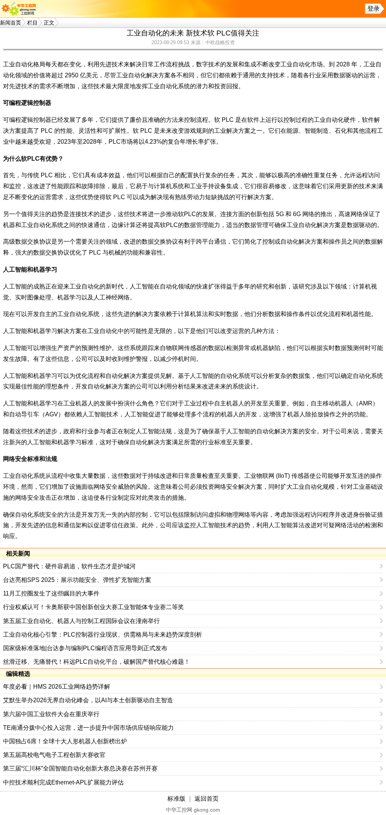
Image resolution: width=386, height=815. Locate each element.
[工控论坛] (20, 9)
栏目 (32, 23)
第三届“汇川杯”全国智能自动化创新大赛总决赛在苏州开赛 (80, 768)
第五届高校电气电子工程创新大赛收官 (54, 755)
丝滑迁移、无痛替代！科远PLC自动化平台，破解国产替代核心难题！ (96, 661)
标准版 (176, 798)
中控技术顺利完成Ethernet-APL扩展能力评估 (63, 782)
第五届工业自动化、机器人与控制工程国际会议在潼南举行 (81, 621)
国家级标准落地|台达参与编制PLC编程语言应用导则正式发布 (85, 648)
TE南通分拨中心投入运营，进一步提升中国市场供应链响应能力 (88, 727)
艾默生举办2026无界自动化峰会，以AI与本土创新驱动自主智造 (88, 700)
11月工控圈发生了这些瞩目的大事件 (51, 593)
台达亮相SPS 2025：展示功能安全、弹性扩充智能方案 (77, 580)
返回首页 (207, 798)
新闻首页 (10, 23)
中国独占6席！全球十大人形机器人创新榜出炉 (65, 741)
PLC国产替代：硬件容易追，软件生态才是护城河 (69, 566)
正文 (49, 23)
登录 (374, 8)
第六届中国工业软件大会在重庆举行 (51, 714)
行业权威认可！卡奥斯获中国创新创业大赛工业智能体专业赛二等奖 (93, 607)
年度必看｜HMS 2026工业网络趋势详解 (56, 686)
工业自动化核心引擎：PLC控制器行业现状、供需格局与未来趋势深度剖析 (102, 634)
